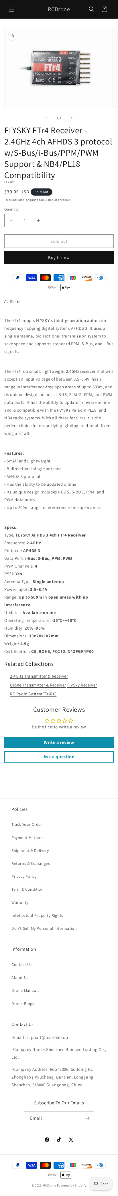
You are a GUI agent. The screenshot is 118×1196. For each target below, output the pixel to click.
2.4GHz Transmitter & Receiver (39, 676)
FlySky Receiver (82, 685)
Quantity (11, 209)
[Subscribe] (87, 1118)
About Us (20, 977)
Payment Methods (28, 837)
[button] (11, 9)
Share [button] (15, 301)
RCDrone (49, 1185)
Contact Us (21, 964)
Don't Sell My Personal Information (44, 928)
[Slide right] (71, 118)
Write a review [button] (59, 742)
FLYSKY (43, 320)
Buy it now (59, 257)
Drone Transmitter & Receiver (38, 685)
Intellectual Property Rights (37, 915)
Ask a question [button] (59, 757)
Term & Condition (27, 889)
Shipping (32, 200)
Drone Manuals (25, 990)
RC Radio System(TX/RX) (33, 694)
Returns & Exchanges (30, 863)
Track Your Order (26, 824)
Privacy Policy (23, 876)
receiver (88, 371)
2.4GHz (72, 371)
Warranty (19, 902)
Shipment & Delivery (30, 850)
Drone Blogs (22, 1003)
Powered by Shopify (71, 1185)
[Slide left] (46, 118)
